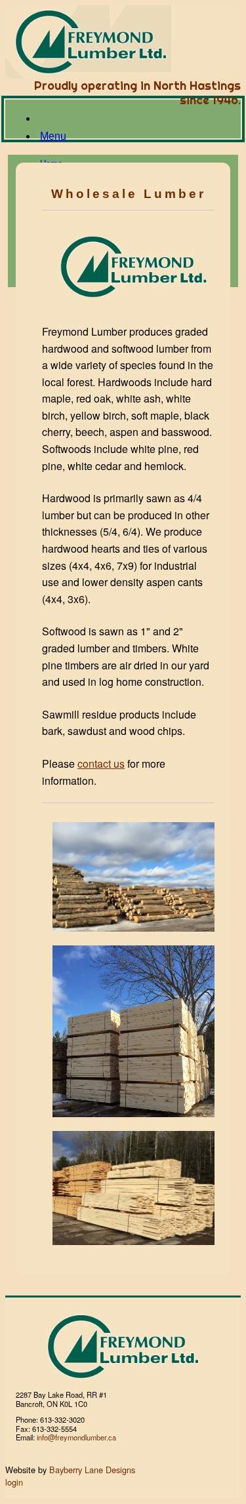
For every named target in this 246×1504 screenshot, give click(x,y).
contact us (101, 763)
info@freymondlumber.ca (76, 1437)
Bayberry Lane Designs (92, 1469)
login (14, 1482)
